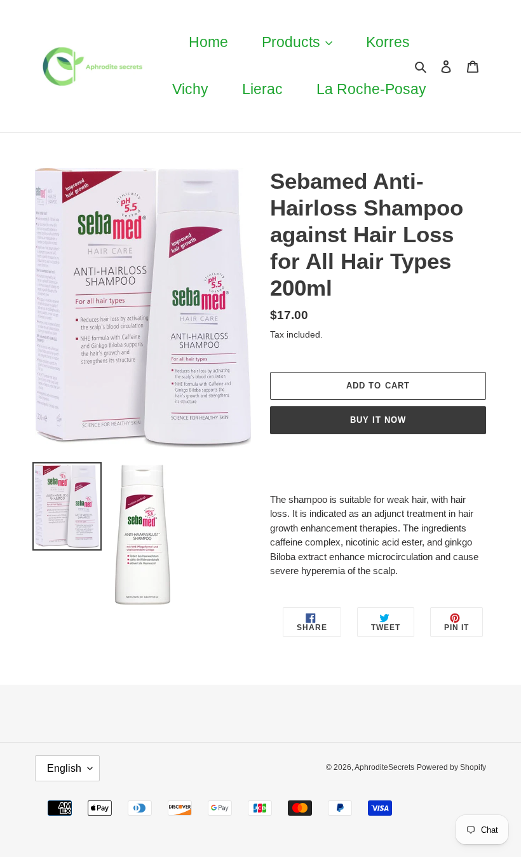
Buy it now (378, 420)
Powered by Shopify (451, 767)
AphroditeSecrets (384, 767)
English (64, 768)
